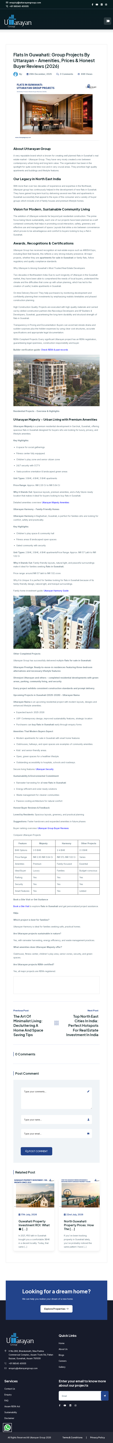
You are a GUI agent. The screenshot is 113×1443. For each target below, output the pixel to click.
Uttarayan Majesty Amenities (55, 502)
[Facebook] (92, 4)
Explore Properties (55, 1308)
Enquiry (8, 1394)
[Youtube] (96, 4)
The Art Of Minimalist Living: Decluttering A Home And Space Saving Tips (28, 1025)
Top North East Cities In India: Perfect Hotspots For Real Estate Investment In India (82, 1025)
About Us (63, 1349)
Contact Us (9, 1388)
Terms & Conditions (72, 1437)
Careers (63, 1361)
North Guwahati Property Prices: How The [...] (79, 1225)
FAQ (6, 1400)
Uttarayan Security (44, 769)
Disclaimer (9, 1418)
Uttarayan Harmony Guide (56, 590)
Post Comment (38, 1151)
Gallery (62, 1367)
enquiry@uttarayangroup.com (25, 2)
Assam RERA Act (12, 1406)
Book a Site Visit (21, 906)
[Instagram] (106, 4)
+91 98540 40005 (19, 6)
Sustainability (10, 1412)
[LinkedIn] (101, 4)
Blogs (61, 1355)
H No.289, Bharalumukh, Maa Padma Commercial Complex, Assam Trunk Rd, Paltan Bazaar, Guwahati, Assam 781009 (31, 1355)
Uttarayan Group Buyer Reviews (53, 828)
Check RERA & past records (54, 349)
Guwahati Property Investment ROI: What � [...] (34, 1225)
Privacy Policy (97, 1437)
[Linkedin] (70, 1405)
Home (61, 1343)
